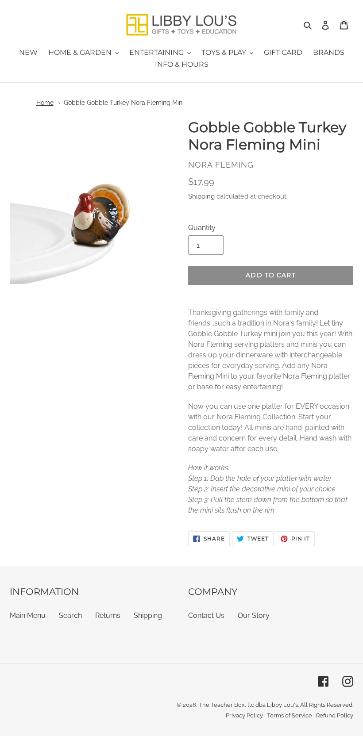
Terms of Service (289, 715)
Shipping (201, 196)
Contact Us (206, 615)
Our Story (254, 615)
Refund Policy (334, 715)
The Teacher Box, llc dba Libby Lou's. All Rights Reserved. (276, 705)
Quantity (202, 227)
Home (45, 102)
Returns (107, 615)
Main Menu (28, 615)
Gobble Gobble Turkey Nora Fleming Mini (124, 102)
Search (70, 615)
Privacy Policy (244, 715)
